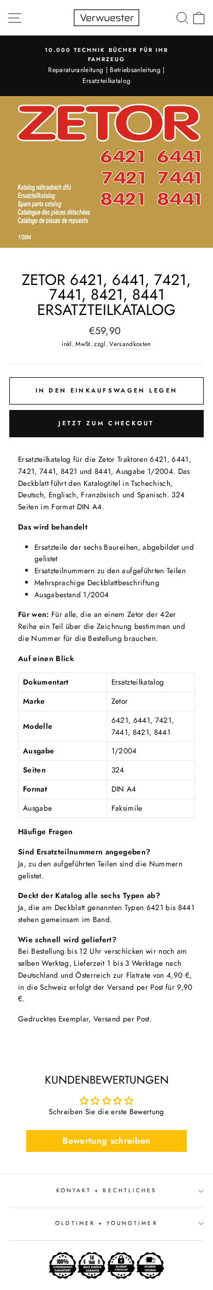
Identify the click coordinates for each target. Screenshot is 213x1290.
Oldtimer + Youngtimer (106, 1223)
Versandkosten (130, 344)
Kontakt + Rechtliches (106, 1190)
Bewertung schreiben (106, 1140)
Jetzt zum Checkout (106, 423)
